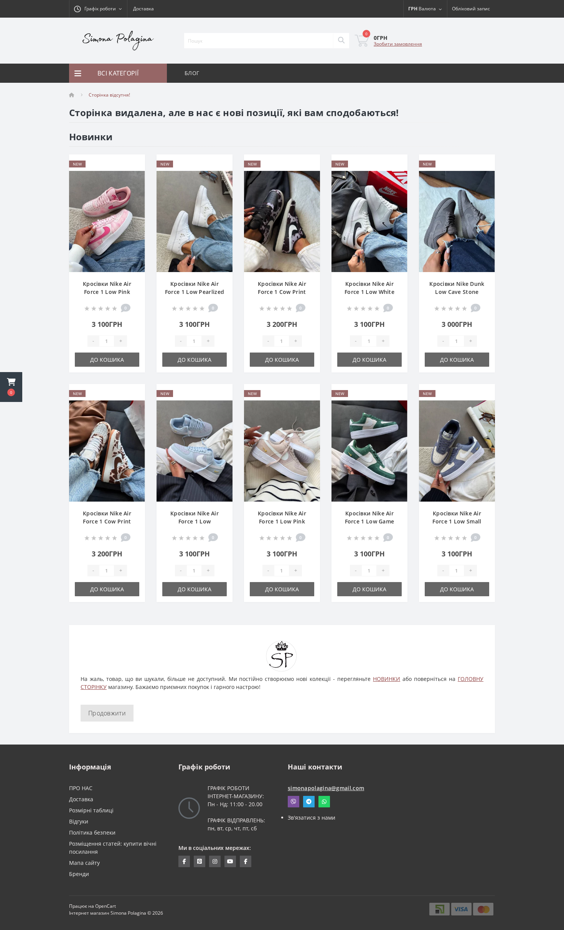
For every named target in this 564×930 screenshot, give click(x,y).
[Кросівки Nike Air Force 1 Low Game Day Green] (369, 450)
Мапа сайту (84, 862)
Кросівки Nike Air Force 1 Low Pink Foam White (282, 521)
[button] (11, 387)
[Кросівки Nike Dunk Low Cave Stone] (457, 221)
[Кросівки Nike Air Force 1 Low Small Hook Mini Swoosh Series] (457, 450)
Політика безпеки (92, 832)
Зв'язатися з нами (311, 817)
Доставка (143, 8)
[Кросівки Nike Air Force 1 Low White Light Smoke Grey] (369, 221)
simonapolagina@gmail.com (326, 788)
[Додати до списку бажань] (133, 164)
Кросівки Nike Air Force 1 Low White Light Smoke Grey (369, 291)
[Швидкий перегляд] (133, 188)
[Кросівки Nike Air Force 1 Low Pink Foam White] (282, 450)
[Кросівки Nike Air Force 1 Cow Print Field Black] (282, 221)
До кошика (107, 359)
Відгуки (78, 821)
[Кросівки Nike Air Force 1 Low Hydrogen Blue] (195, 450)
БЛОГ (192, 73)
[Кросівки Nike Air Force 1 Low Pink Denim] (107, 221)
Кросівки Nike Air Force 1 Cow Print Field (107, 521)
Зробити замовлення (398, 44)
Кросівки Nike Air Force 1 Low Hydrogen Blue (194, 521)
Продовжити (107, 713)
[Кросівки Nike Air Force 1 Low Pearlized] (195, 221)
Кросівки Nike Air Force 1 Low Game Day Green (369, 521)
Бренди (79, 874)
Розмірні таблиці (91, 810)
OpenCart (105, 906)
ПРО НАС (80, 788)
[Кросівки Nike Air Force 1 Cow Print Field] (107, 450)
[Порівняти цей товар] (133, 176)
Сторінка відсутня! (109, 95)
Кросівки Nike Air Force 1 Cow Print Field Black (282, 291)
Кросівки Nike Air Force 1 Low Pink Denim (107, 291)
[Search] (341, 40)
